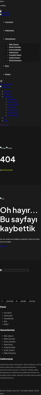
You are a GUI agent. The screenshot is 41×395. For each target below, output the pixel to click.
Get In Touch (4, 125)
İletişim (7, 74)
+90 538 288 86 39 (6, 84)
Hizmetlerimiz (10, 39)
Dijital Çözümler (15, 47)
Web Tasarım (14, 44)
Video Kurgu (13, 52)
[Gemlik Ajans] (5, 12)
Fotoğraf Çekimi (15, 55)
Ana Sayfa (9, 22)
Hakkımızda (9, 30)
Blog (7, 66)
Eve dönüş (3, 246)
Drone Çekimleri (15, 50)
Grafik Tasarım (14, 58)
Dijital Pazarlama (15, 60)
